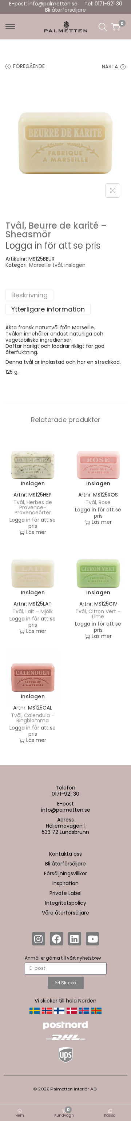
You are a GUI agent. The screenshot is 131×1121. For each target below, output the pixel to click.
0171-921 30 (65, 793)
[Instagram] (38, 938)
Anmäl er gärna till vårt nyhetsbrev (63, 958)
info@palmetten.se (65, 809)
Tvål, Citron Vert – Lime (98, 614)
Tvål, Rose (98, 502)
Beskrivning (29, 295)
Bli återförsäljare (65, 9)
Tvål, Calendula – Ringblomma (33, 718)
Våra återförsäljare (65, 912)
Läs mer (36, 532)
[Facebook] (56, 938)
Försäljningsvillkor (65, 873)
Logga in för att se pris (52, 246)
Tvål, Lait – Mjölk (32, 611)
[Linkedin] (74, 938)
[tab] (65, 295)
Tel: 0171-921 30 (103, 3)
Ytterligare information (48, 309)
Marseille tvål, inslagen (57, 265)
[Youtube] (92, 938)
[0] (115, 26)
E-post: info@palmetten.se (43, 3)
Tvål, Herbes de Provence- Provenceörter (32, 507)
